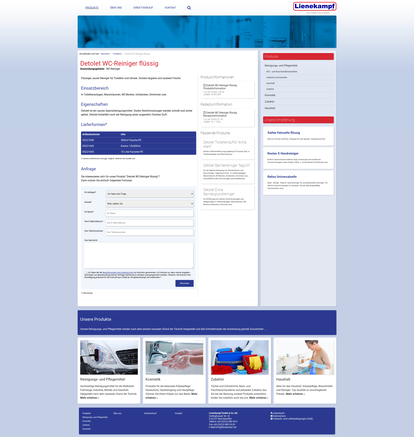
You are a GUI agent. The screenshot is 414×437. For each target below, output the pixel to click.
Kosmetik (270, 95)
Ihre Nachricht (90, 240)
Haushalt (270, 83)
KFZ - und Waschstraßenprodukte (281, 71)
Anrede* (88, 202)
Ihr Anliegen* (90, 192)
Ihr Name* (89, 212)
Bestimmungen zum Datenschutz (118, 272)
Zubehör (270, 89)
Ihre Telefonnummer (93, 231)
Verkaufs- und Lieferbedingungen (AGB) (292, 418)
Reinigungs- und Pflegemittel (281, 65)
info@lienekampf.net (226, 427)
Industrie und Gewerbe (276, 77)
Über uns (116, 7)
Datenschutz (279, 416)
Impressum (279, 413)
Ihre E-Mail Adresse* (93, 221)
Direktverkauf (143, 7)
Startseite (104, 54)
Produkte (91, 7)
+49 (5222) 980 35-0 (227, 421)
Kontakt (170, 7)
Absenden (184, 283)
